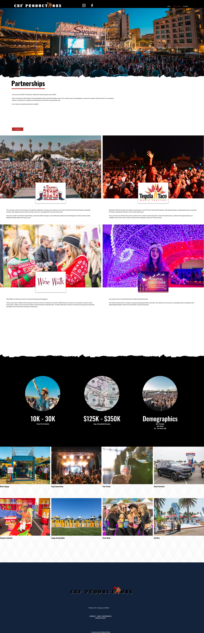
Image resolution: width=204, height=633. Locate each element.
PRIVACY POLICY (100, 618)
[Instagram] (84, 5)
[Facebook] (92, 5)
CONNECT (92, 616)
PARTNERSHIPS (107, 616)
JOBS (99, 616)
